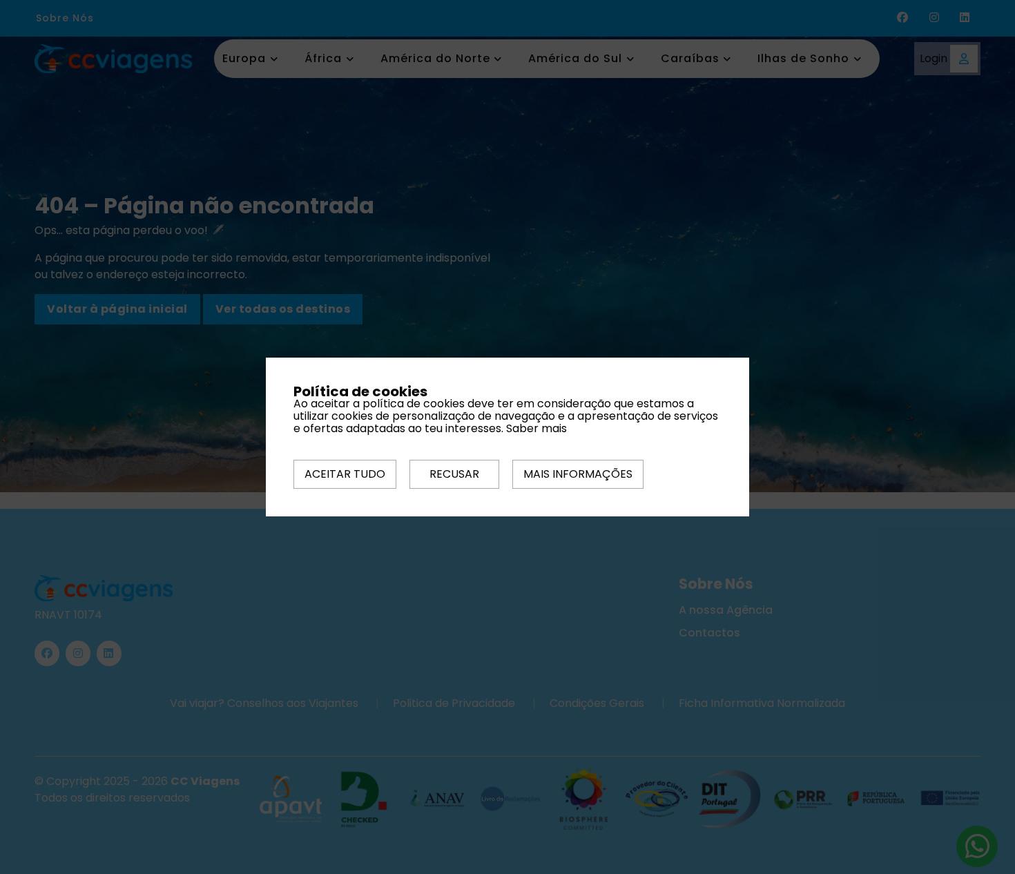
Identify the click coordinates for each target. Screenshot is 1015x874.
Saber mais (536, 428)
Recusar (454, 474)
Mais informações (577, 474)
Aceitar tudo (344, 474)
